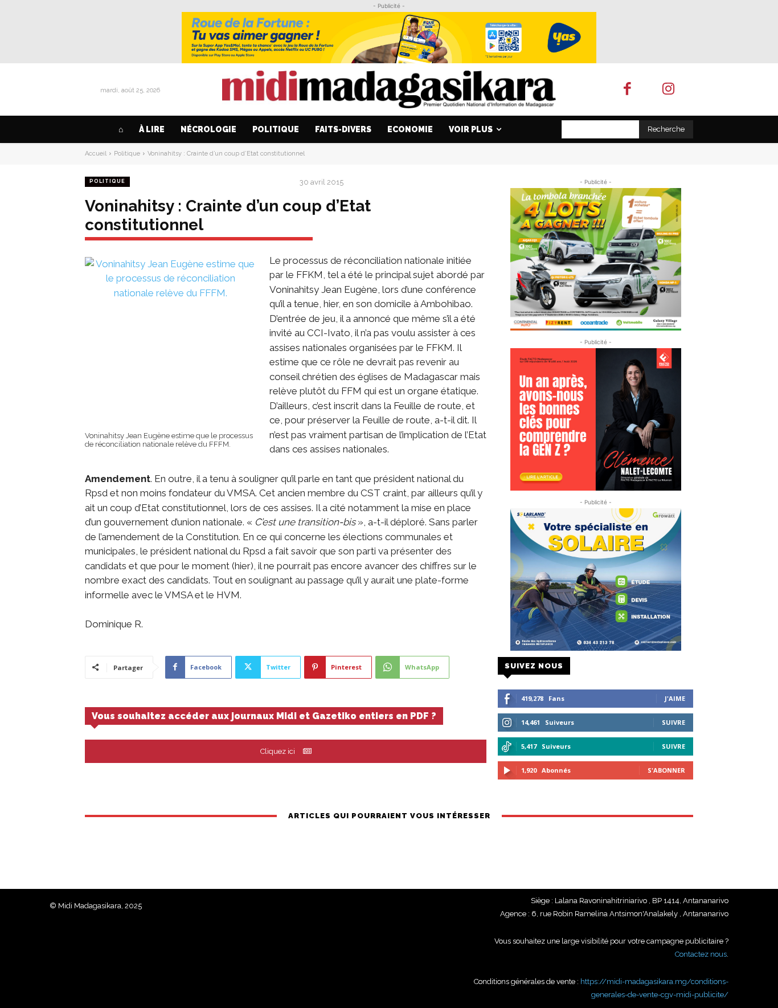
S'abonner (666, 770)
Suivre (673, 722)
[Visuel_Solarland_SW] (595, 579)
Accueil (96, 153)
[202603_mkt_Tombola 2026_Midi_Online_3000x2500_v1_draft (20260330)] (595, 259)
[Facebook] (627, 90)
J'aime (675, 698)
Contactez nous (701, 954)
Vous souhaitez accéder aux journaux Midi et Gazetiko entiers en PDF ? (264, 716)
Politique (127, 153)
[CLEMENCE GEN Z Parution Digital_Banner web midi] (595, 419)
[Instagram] (669, 90)
